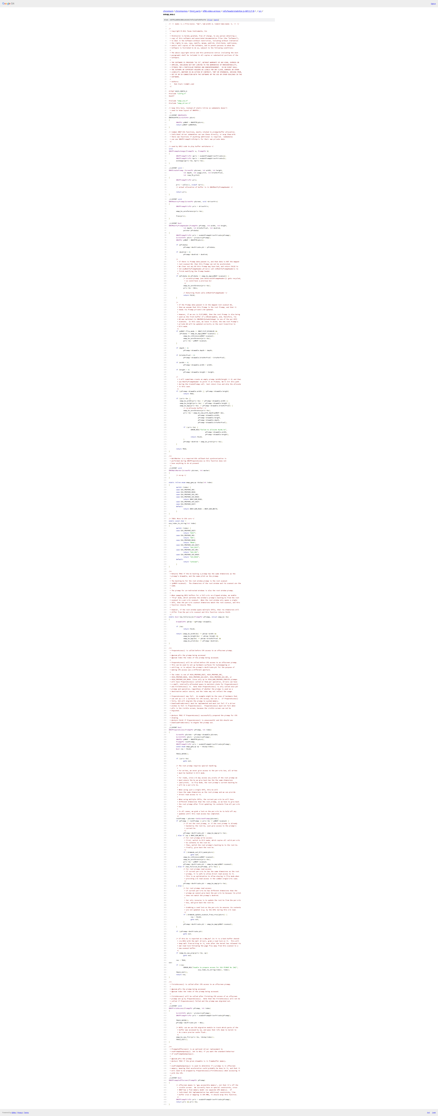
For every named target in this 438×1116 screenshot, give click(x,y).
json (434, 1112)
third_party (195, 11)
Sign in (433, 4)
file (210, 20)
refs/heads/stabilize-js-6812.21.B (238, 11)
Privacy (20, 1112)
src (260, 11)
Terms (26, 1112)
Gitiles (14, 1112)
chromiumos (181, 11)
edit (216, 20)
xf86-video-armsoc (212, 11)
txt (428, 1112)
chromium (168, 11)
